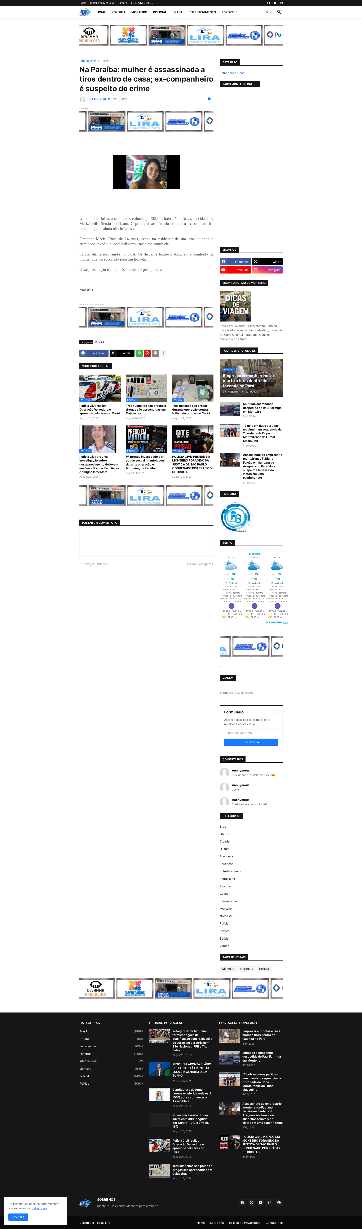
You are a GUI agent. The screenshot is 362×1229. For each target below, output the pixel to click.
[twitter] (251, 1202)
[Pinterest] (147, 353)
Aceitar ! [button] (18, 1217)
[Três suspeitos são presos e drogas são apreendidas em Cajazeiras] (159, 1171)
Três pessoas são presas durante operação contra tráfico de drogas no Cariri (191, 409)
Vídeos (224, 946)
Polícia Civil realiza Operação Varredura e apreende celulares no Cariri (99, 409)
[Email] (155, 353)
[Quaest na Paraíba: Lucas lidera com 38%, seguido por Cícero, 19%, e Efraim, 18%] (159, 1120)
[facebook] (268, 3)
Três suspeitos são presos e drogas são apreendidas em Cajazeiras (146, 409)
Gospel (224, 893)
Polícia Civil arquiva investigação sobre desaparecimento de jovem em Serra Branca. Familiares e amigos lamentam (99, 464)
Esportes (229, 12)
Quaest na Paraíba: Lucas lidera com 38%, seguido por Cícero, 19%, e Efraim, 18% (190, 1120)
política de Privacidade (244, 1222)
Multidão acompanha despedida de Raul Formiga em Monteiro (262, 407)
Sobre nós (217, 1222)
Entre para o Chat (232, 73)
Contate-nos (274, 1222)
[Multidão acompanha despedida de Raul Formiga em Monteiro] (230, 409)
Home (82, 2)
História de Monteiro (102, 2)
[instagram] (281, 3)
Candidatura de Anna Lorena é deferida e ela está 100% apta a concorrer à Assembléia (191, 1095)
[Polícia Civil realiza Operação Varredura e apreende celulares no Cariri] (159, 1145)
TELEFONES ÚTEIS (142, 2)
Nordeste (226, 916)
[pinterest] (279, 1202)
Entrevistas (227, 878)
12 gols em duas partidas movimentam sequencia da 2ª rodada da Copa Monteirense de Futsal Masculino (262, 433)
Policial (160, 12)
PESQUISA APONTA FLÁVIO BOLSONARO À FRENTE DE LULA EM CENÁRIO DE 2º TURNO (191, 1069)
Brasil (178, 12)
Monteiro (139, 12)
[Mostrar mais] (163, 353)
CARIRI (224, 834)
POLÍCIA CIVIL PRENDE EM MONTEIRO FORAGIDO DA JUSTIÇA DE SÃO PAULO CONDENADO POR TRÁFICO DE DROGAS (192, 464)
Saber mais (39, 1208)
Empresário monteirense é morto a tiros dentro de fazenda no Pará (261, 1034)
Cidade (225, 841)
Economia (226, 856)
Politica (118, 12)
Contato (122, 2)
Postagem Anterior (94, 564)
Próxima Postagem (198, 564)
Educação (226, 864)
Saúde (224, 938)
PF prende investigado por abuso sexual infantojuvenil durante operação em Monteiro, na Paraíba (145, 462)
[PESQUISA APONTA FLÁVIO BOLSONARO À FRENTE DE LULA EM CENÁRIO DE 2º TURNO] (159, 1069)
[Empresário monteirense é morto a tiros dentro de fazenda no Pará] (229, 1036)
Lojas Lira (103, 1222)
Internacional (228, 901)
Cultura (225, 849)
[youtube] (275, 3)
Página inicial (88, 60)
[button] (268, 12)
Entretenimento (202, 12)
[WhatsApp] (139, 353)
